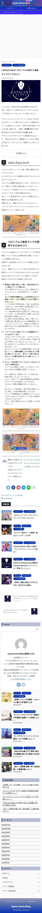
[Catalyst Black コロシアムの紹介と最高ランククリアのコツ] (24, 487)
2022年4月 (6, 851)
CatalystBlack (8, 498)
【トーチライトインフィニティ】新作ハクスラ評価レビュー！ (20, 798)
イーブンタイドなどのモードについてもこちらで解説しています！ (32, 463)
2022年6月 (6, 844)
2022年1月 (6, 862)
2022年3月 (6, 855)
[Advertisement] (21, 36)
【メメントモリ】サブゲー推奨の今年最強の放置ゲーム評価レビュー (26, 717)
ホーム (8, 901)
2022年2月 (6, 859)
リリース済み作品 (17, 495)
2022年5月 (6, 847)
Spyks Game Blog (21, 3)
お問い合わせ (31, 8)
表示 (24, 153)
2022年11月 (6, 825)
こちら (20, 113)
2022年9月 (6, 832)
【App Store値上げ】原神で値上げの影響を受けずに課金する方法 (20, 804)
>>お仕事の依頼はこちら (21, 679)
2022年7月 (6, 840)
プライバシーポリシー (10, 12)
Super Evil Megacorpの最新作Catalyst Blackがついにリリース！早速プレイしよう (25, 565)
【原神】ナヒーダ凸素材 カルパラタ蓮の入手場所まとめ (20, 786)
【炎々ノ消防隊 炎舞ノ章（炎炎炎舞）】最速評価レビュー (21, 810)
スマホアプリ (10, 8)
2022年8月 (6, 836)
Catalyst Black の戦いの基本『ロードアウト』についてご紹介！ (25, 549)
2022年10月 (6, 829)
